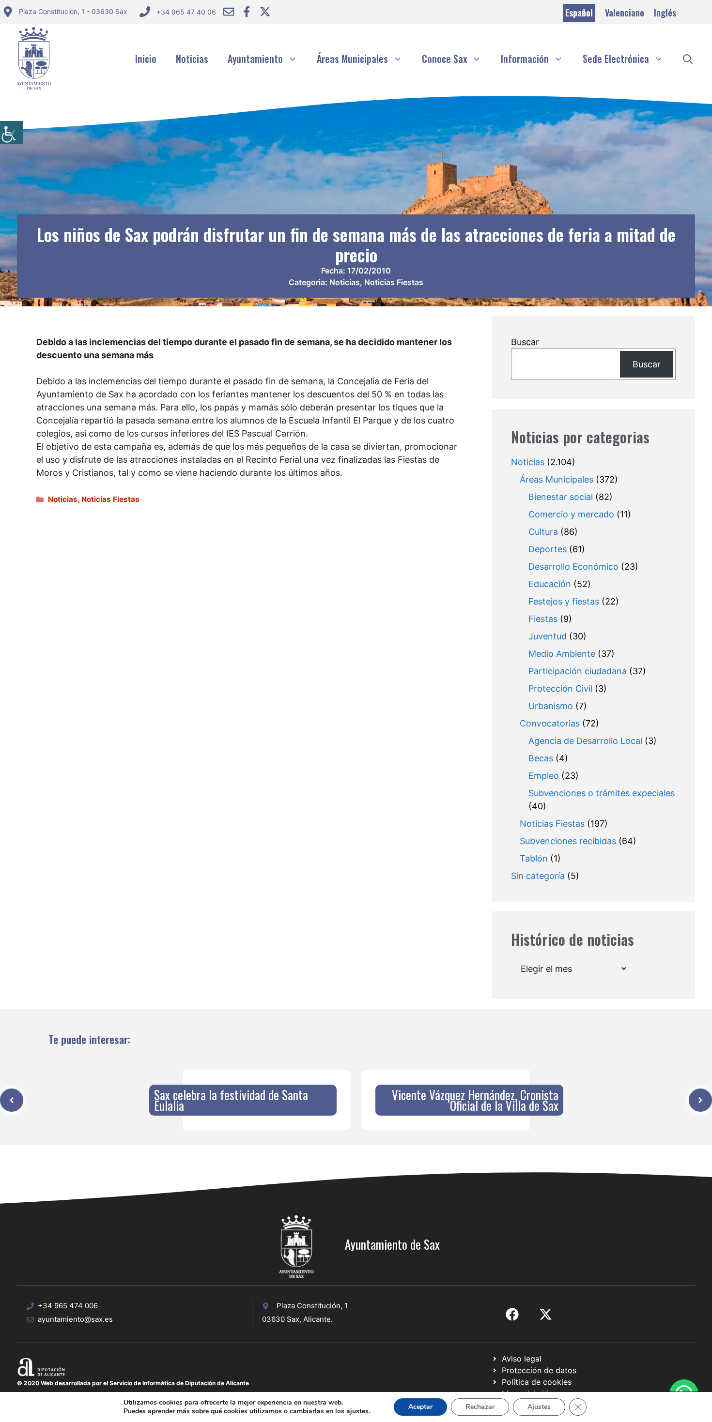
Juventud (547, 636)
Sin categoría (538, 876)
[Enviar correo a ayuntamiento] (228, 11)
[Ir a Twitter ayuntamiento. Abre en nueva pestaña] (265, 11)
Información (525, 58)
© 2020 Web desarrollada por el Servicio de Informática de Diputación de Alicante (133, 1383)
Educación (549, 584)
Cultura (543, 532)
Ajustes (539, 1406)
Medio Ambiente (561, 654)
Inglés (665, 12)
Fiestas (542, 619)
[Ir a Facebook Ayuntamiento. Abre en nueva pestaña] (246, 11)
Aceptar (420, 1406)
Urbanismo (550, 706)
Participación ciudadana (577, 671)
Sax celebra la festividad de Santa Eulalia (231, 1100)
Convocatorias (550, 723)
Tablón (534, 858)
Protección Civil (560, 688)
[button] (687, 58)
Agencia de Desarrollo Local (585, 741)
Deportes (547, 549)
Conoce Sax (444, 58)
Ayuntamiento (255, 58)
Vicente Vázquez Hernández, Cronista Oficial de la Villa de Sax (475, 1100)
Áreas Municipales (352, 58)
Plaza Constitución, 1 (312, 1305)
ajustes (357, 1411)
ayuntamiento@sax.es (75, 1319)
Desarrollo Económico (573, 566)
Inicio (145, 58)
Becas (540, 758)
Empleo (543, 776)
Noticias (192, 58)
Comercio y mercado (571, 514)
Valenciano (624, 12)
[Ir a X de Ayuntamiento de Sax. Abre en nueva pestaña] (545, 1314)
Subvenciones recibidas (568, 841)
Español (579, 12)
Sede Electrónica (616, 58)
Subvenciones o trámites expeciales (601, 793)
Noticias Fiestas (393, 282)
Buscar (525, 342)
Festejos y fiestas (563, 601)
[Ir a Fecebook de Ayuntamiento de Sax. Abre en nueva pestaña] (512, 1314)
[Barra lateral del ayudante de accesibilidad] (11, 132)
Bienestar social (560, 497)
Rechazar (480, 1406)
